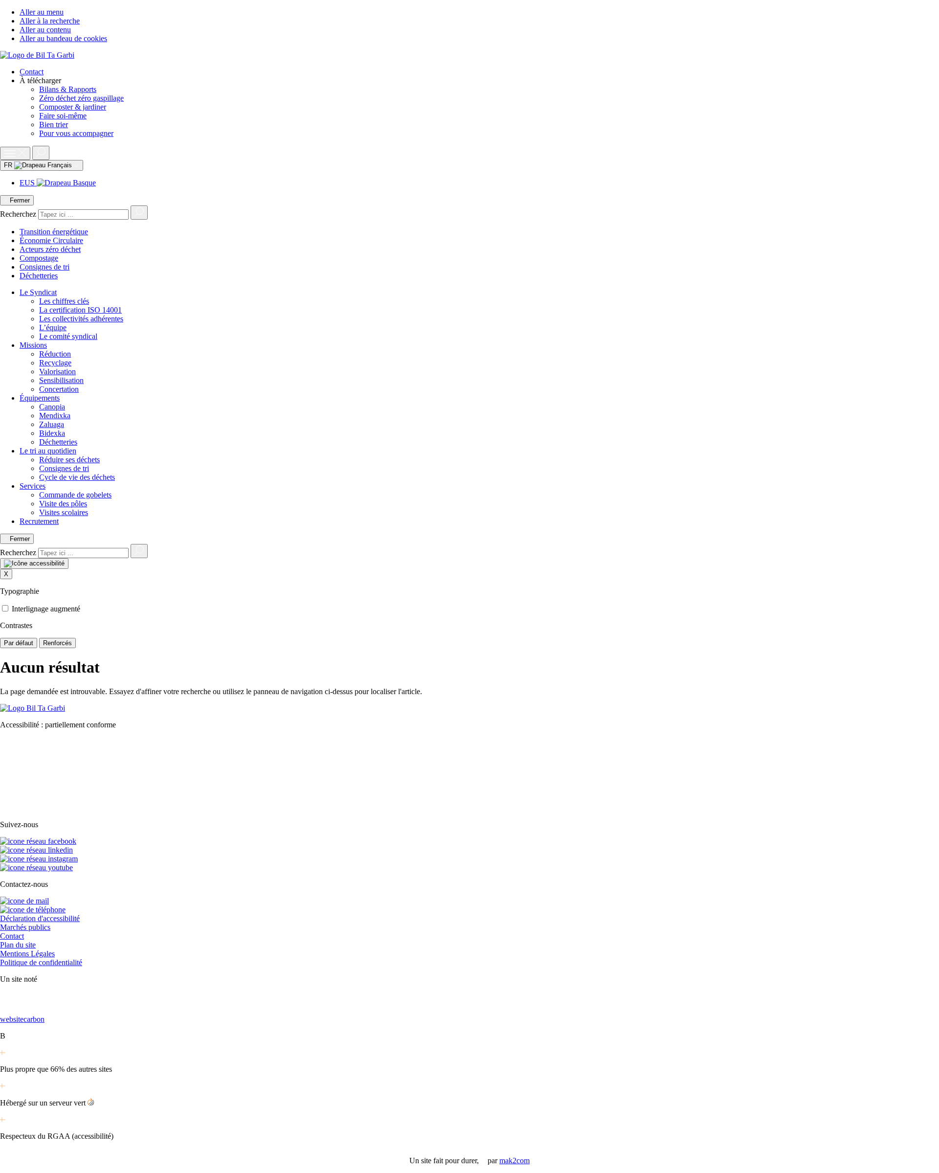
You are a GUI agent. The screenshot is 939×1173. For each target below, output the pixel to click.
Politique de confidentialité (41, 962)
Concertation (59, 389)
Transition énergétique (54, 231)
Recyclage (55, 363)
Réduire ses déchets (69, 459)
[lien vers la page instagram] (39, 859)
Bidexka (52, 433)
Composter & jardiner (72, 107)
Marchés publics (25, 927)
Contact (32, 72)
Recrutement (39, 521)
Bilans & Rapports (67, 89)
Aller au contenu (45, 29)
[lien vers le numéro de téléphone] (33, 909)
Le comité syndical (68, 336)
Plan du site (18, 945)
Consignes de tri (44, 267)
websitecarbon (22, 1019)
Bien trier (53, 124)
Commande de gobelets (75, 495)
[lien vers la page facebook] (38, 841)
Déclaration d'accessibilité (40, 918)
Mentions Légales (27, 953)
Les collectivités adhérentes (81, 319)
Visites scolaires (63, 512)
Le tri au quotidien (48, 451)
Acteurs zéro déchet (50, 249)
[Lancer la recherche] (139, 212)
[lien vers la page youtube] (36, 867)
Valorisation (57, 371)
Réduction (55, 354)
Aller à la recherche (50, 21)
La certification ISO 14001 (80, 310)
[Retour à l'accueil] (37, 55)
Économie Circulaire (51, 240)
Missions (33, 345)
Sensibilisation (61, 380)
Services (32, 486)
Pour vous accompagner (76, 133)
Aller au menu (42, 12)
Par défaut (18, 643)
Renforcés (57, 643)
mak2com (514, 1160)
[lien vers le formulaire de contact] (24, 901)
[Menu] (15, 153)
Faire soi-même (63, 116)
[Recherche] (40, 153)
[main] (469, 677)
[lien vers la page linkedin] (36, 850)
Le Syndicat (38, 292)
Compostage (39, 258)
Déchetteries (39, 275)
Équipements (40, 398)
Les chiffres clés (64, 301)
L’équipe (53, 327)
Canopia (52, 407)
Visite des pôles (63, 503)
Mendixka (54, 415)
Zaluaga (51, 424)
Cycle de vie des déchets (77, 477)
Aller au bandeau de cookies (63, 38)
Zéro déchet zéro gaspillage (81, 98)
